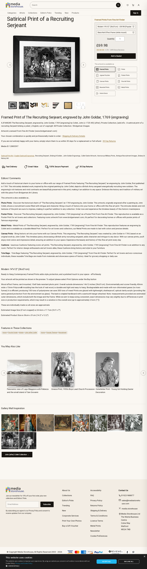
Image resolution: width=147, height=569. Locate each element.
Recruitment (62, 332)
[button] (49, 566)
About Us (66, 490)
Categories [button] (11, 13)
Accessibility (95, 490)
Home (5, 332)
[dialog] (73, 561)
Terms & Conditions (98, 516)
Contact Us (123, 490)
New (66, 13)
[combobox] (73, 5)
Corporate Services (70, 516)
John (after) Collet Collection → (17, 455)
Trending (58, 13)
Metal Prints (95, 526)
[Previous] (9, 64)
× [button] (144, 556)
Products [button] (75, 13)
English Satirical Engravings (24, 156)
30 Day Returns (109, 141)
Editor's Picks (45, 13)
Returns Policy (96, 505)
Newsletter (95, 531)
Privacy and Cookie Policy (23, 563)
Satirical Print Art (7, 156)
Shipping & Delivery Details (73, 136)
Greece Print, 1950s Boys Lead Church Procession (73, 389)
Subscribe (47, 504)
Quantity (110, 39)
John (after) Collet (31, 332)
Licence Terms (96, 521)
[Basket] (133, 5)
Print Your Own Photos (72, 521)
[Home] (16, 5)
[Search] (118, 5)
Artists (21, 332)
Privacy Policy (96, 500)
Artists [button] (22, 13)
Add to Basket (116, 56)
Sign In (135, 13)
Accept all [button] (106, 561)
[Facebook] (127, 553)
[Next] (83, 64)
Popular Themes (51, 332)
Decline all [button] (128, 561)
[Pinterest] (133, 553)
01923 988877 (127, 495)
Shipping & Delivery (98, 510)
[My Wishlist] (127, 5)
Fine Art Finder (13, 332)
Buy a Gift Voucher (70, 526)
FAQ (92, 495)
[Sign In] (138, 5)
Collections (32, 13)
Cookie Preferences (98, 536)
